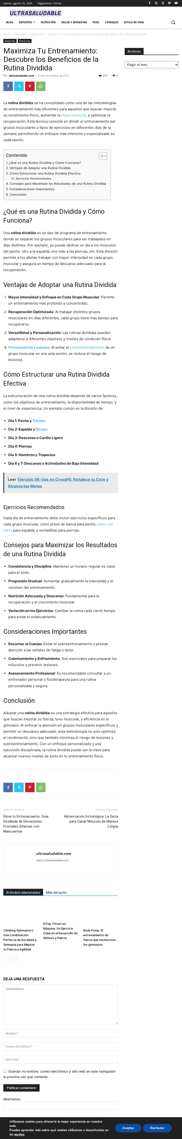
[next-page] (14, 959)
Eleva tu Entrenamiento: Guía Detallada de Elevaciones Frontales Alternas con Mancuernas (25, 823)
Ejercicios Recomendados (33, 178)
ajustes (19, 1134)
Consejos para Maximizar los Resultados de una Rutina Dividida (58, 183)
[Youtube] (176, 3)
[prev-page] (6, 959)
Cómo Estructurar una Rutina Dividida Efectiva (45, 173)
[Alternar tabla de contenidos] (100, 156)
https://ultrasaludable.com (52, 860)
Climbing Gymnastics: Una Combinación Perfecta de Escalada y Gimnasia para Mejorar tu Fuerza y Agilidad (19, 940)
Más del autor (56, 892)
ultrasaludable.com (21, 75)
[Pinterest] (30, 86)
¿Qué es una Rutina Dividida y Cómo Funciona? (45, 163)
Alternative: (12, 1099)
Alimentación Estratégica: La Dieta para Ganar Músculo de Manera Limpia (91, 821)
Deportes (21, 34)
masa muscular (73, 115)
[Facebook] (149, 3)
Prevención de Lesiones (28, 347)
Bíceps (41, 429)
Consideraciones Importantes (31, 189)
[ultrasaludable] (35, 13)
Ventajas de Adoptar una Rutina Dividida (40, 168)
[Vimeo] (169, 3)
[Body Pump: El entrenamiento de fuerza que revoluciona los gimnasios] (100, 914)
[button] (173, 22)
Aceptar (128, 1128)
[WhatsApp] (41, 86)
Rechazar (157, 1128)
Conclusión (18, 194)
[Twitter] (163, 3)
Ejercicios (38, 34)
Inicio (6, 34)
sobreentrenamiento (87, 347)
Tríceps (38, 420)
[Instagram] (156, 3)
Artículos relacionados (23, 892)
